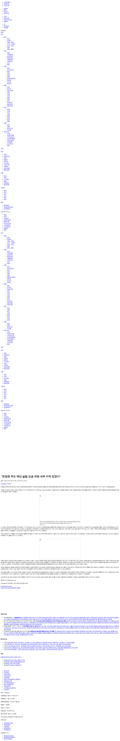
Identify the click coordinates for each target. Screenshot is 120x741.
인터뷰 (9, 130)
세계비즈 (6, 4)
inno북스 (6, 218)
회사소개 (6, 670)
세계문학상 (7, 724)
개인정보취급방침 (9, 682)
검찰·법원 (10, 54)
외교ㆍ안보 (10, 45)
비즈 (2, 151)
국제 (5, 66)
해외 (8, 64)
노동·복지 (10, 56)
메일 (5, 483)
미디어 (9, 88)
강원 (8, 114)
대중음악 (6, 183)
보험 (5, 158)
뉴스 (2, 34)
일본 (8, 73)
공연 (8, 92)
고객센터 (6, 689)
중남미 (9, 83)
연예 (2, 173)
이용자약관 (7, 686)
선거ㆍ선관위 (11, 44)
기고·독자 (10, 143)
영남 (8, 118)
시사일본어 (7, 225)
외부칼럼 (9, 142)
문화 (5, 85)
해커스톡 (6, 221)
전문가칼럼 (10, 140)
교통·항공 (10, 59)
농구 (5, 195)
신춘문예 (6, 726)
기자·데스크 (10, 136)
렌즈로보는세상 (8, 207)
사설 (8, 133)
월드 (8, 145)
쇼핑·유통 (7, 168)
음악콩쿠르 (7, 728)
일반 (8, 39)
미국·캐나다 (10, 69)
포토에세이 (7, 208)
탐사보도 (6, 26)
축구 (5, 194)
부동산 (6, 161)
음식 (8, 100)
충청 (8, 116)
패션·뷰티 (10, 104)
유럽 (8, 76)
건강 (8, 95)
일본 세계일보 (8, 738)
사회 (5, 51)
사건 (8, 63)
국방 (8, 47)
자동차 (6, 166)
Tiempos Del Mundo (9, 737)
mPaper (6, 8)
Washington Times (8, 735)
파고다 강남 (7, 223)
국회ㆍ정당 (10, 42)
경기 (8, 112)
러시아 (9, 81)
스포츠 (3, 187)
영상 (2, 211)
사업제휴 (6, 677)
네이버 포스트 (8, 19)
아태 (8, 75)
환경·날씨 (10, 57)
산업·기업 (7, 164)
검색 (2, 32)
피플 (5, 123)
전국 (5, 107)
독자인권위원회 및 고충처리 (12, 679)
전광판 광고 (7, 676)
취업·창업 (7, 170)
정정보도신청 (8, 681)
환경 (5, 214)
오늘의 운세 (7, 220)
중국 (8, 71)
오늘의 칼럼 (10, 135)
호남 (8, 119)
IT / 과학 (6, 163)
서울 (8, 111)
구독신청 (6, 5)
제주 (8, 121)
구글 (5, 16)
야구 (5, 192)
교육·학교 (10, 61)
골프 (5, 199)
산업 (5, 363)
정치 (5, 37)
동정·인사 (10, 128)
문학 (8, 99)
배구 (5, 197)
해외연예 (6, 184)
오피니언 (6, 131)
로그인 (6, 11)
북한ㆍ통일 (10, 49)
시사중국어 (7, 226)
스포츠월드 (7, 2)
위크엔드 (9, 102)
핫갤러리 (6, 205)
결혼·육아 (10, 106)
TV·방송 (6, 179)
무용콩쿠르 (7, 729)
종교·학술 (10, 90)
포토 (2, 202)
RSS (5, 10)
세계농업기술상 (8, 723)
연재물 (6, 27)
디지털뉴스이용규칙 (10, 688)
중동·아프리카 (11, 78)
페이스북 (6, 18)
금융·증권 (7, 156)
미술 (8, 94)
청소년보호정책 (8, 684)
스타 (5, 177)
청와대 (9, 40)
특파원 (9, 80)
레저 (8, 97)
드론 (5, 216)
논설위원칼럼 (11, 138)
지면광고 (6, 672)
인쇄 (2, 483)
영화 (5, 181)
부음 (8, 126)
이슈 (2, 148)
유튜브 (6, 21)
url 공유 (9, 483)
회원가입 (6, 13)
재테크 (6, 159)
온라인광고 (7, 674)
